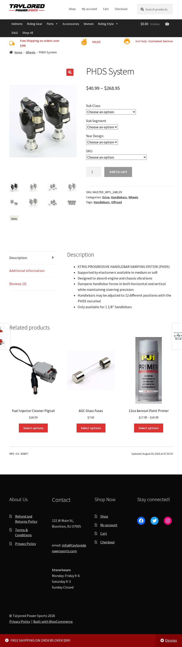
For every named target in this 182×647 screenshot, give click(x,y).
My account (89, 9)
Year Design (94, 136)
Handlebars (119, 197)
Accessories (71, 24)
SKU (89, 151)
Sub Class (93, 105)
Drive (105, 197)
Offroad (116, 202)
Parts (50, 24)
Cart (106, 9)
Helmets (17, 24)
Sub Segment (96, 121)
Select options (33, 428)
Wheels (31, 52)
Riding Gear (34, 24)
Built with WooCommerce (53, 621)
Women (89, 24)
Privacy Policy (25, 543)
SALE (15, 33)
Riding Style (106, 24)
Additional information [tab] (27, 270)
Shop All (27, 33)
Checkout (121, 9)
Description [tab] (18, 257)
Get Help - (154, 41)
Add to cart (118, 171)
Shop (72, 9)
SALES (96, 42)
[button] (69, 72)
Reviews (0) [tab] (17, 283)
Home (18, 52)
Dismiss (171, 640)
